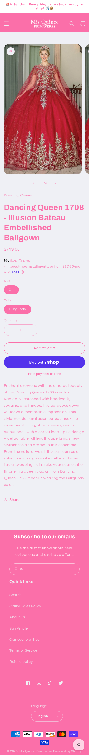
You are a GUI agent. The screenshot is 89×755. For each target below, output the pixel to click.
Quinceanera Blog (24, 639)
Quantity (11, 320)
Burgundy (17, 309)
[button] (6, 23)
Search (15, 595)
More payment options (44, 374)
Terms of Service (23, 650)
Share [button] (14, 500)
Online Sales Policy (25, 606)
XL (11, 289)
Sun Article (18, 628)
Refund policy (21, 662)
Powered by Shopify (67, 751)
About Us (17, 617)
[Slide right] (55, 183)
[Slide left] (33, 183)
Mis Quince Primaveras (35, 751)
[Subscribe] (73, 569)
